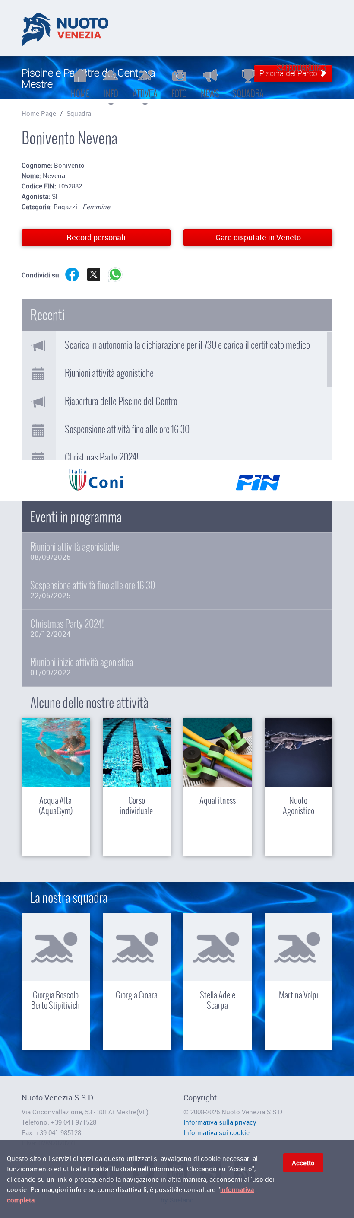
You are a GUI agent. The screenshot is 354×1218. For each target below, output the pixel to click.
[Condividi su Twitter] (93, 280)
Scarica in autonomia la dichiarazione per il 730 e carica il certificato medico (187, 344)
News (210, 93)
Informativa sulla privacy (219, 1122)
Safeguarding (301, 67)
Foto (179, 93)
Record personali (96, 237)
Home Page (39, 113)
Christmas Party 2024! (102, 457)
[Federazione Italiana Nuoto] (258, 485)
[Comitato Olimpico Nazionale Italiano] (96, 485)
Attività (145, 93)
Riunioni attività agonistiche (109, 373)
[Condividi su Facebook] (72, 280)
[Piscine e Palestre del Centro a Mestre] (65, 28)
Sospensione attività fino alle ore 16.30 (127, 429)
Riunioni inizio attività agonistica (81, 666)
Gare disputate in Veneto (258, 237)
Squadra (248, 93)
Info (111, 93)
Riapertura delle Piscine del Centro (121, 401)
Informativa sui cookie (216, 1132)
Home (80, 93)
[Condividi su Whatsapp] (115, 280)
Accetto (303, 1162)
